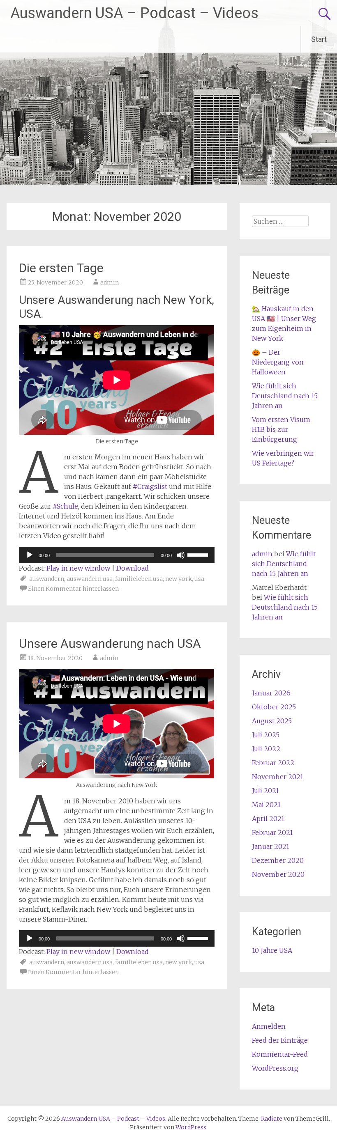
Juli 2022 (266, 749)
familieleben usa (139, 579)
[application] (116, 555)
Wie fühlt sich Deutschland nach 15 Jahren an (285, 396)
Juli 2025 (265, 735)
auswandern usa (90, 579)
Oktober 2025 (274, 707)
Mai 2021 (266, 805)
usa (199, 579)
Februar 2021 (272, 832)
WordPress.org (275, 1068)
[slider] (198, 554)
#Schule (65, 506)
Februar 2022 (273, 763)
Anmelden (269, 1026)
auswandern (46, 579)
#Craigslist (150, 486)
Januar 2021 (270, 846)
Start (319, 39)
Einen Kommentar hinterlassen (73, 588)
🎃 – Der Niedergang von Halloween (278, 362)
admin (109, 282)
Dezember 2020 (278, 860)
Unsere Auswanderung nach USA (110, 643)
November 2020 (278, 874)
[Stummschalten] (181, 555)
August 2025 (272, 721)
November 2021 (277, 777)
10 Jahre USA (272, 950)
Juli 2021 (265, 791)
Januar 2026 (271, 693)
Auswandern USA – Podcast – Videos (134, 13)
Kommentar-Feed (280, 1054)
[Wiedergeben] (29, 555)
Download (132, 568)
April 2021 (268, 818)
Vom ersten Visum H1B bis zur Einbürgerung (281, 429)
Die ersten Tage (61, 268)
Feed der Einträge (280, 1040)
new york (178, 579)
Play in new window (78, 568)
